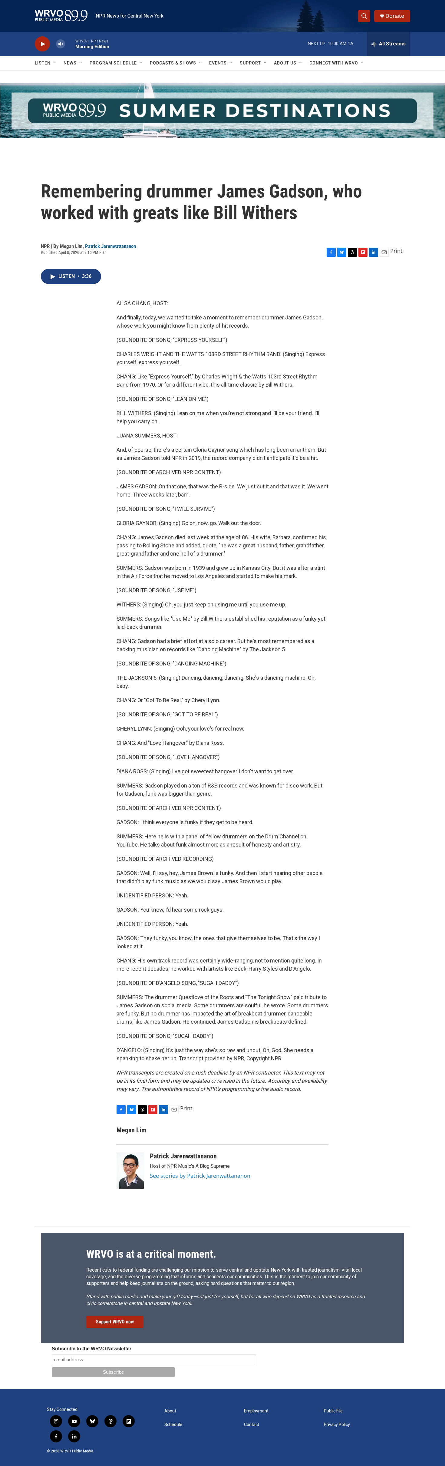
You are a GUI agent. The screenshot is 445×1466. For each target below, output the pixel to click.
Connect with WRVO (333, 63)
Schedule (173, 1424)
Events (218, 63)
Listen (43, 63)
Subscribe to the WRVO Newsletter (91, 1348)
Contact (251, 1424)
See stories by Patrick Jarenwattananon (200, 1175)
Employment (256, 1411)
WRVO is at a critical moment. (151, 1254)
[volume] (60, 44)
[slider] (70, 44)
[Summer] (222, 110)
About (170, 1411)
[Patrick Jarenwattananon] (130, 1170)
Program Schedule (113, 63)
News (70, 63)
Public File (333, 1411)
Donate (394, 16)
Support (250, 63)
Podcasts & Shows (173, 63)
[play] (42, 44)
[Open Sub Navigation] (55, 63)
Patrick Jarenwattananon (110, 246)
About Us (285, 63)
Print (396, 250)
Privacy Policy (337, 1424)
